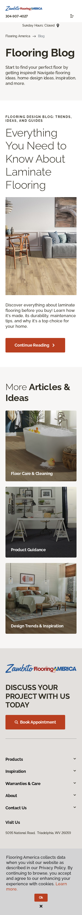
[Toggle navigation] (72, 15)
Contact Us (16, 807)
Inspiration (15, 771)
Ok (41, 897)
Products (14, 759)
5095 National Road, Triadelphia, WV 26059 (38, 833)
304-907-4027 (16, 16)
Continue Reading (32, 345)
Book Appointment (38, 722)
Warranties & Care (23, 783)
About (11, 795)
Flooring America (17, 36)
